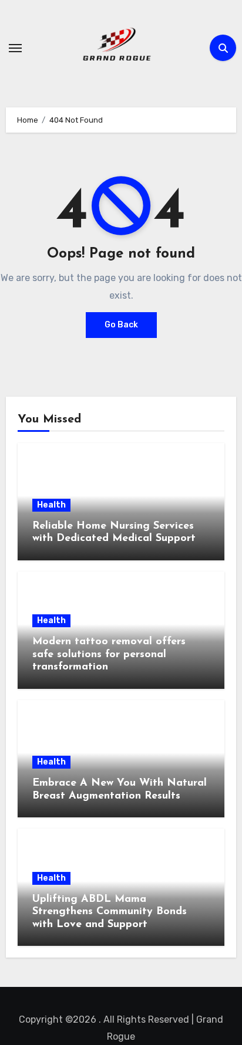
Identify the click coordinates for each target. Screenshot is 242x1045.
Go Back (121, 325)
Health (51, 505)
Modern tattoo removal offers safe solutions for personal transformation (109, 654)
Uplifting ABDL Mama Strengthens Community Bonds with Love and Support (109, 912)
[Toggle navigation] (15, 48)
